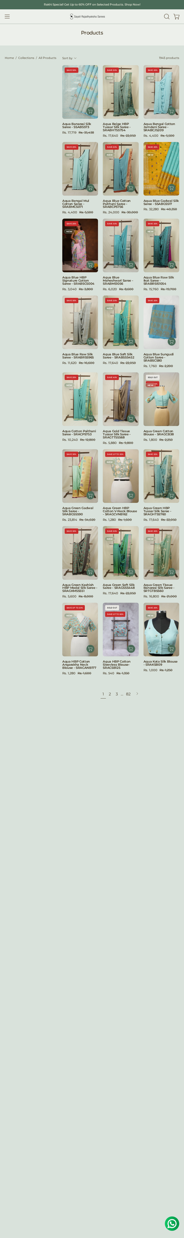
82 (128, 694)
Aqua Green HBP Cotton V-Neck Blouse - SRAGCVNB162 (120, 511)
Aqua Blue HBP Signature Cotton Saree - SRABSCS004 (78, 280)
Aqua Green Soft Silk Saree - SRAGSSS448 (119, 586)
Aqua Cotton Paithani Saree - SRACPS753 (79, 433)
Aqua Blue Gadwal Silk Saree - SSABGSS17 (161, 202)
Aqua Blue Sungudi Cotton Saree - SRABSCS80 (159, 357)
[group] (92, 4)
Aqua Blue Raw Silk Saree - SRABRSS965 (78, 356)
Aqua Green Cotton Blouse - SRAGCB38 (159, 433)
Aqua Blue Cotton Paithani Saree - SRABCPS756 (117, 204)
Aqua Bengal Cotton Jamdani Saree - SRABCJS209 (159, 127)
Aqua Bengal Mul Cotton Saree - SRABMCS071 (75, 204)
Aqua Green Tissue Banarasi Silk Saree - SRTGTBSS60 (159, 588)
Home (9, 58)
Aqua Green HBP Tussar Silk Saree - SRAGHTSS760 (157, 511)
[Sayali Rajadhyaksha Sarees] (87, 16)
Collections (26, 58)
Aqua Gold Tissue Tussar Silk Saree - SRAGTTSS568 (117, 434)
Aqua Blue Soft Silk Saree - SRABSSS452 (118, 356)
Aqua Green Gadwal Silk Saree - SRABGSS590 (77, 511)
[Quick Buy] (131, 495)
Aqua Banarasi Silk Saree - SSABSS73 (76, 125)
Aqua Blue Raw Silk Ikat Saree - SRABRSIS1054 (159, 280)
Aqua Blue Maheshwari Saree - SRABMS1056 (118, 280)
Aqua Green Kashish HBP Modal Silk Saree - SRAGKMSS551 (79, 588)
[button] (166, 16)
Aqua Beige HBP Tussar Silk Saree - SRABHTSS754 (117, 127)
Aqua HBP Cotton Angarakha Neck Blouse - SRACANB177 (79, 664)
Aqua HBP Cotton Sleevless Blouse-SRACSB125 (116, 664)
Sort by (67, 58)
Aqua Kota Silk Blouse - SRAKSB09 (161, 663)
